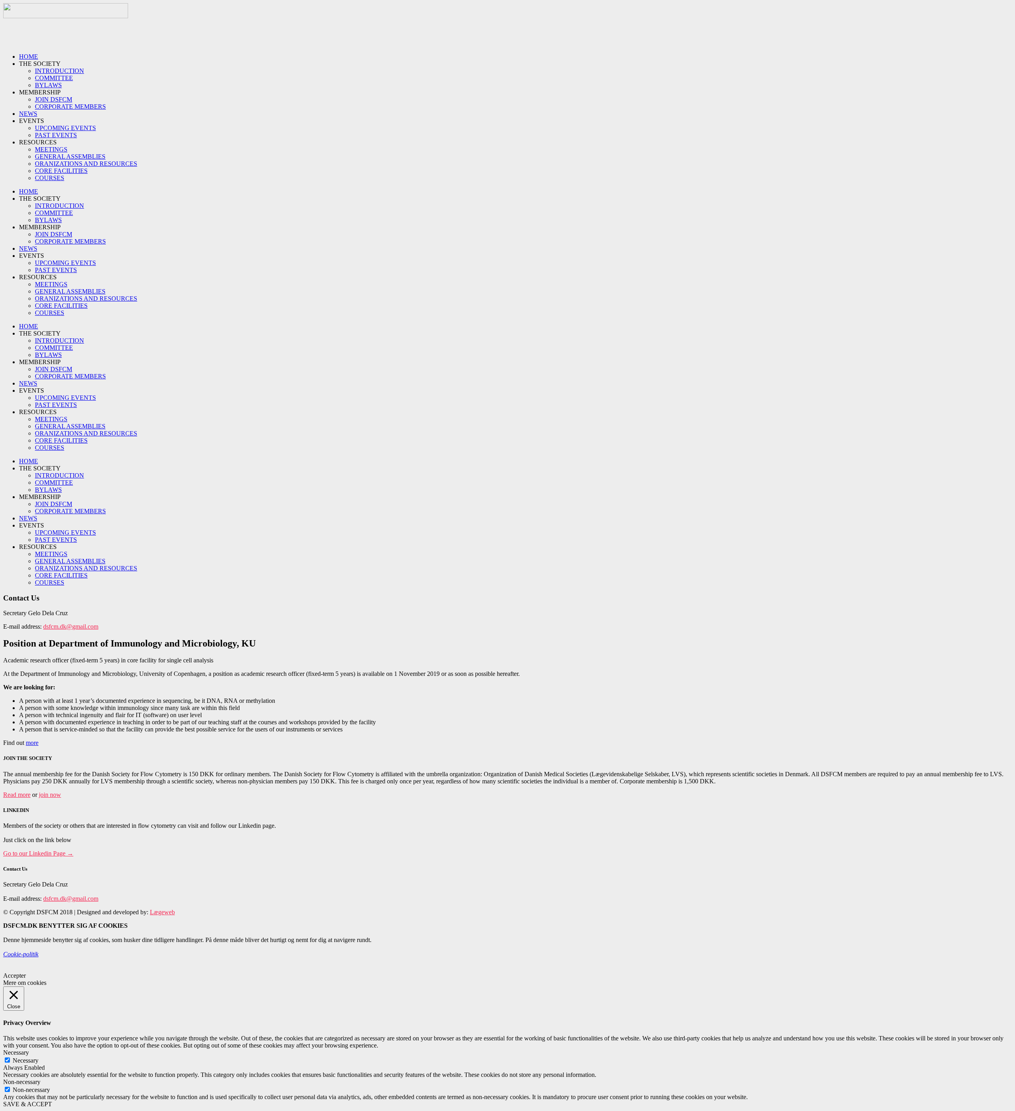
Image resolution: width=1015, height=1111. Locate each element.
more (32, 742)
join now (50, 794)
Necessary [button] (16, 1052)
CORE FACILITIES (61, 170)
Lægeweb (162, 912)
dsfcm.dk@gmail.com (70, 626)
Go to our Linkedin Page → (38, 853)
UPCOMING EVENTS (65, 128)
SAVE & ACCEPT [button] (27, 1104)
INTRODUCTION (59, 70)
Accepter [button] (14, 975)
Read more (17, 794)
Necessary (25, 1060)
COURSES (49, 178)
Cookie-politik (20, 954)
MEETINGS (51, 149)
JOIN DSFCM (53, 99)
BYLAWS (48, 85)
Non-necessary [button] (21, 1081)
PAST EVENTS (56, 135)
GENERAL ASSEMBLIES (70, 156)
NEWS (28, 113)
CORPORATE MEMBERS (70, 106)
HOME (28, 56)
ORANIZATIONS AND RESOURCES (86, 163)
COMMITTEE (54, 78)
